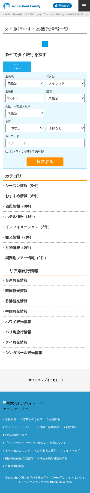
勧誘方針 (71, 427)
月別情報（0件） (19, 247)
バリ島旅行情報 (18, 332)
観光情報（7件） (19, 237)
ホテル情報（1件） (21, 216)
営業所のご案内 (32, 419)
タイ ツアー (16, 66)
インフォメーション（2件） (28, 227)
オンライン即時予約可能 (26, 151)
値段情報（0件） (19, 206)
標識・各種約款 (49, 427)
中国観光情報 (16, 311)
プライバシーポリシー (19, 427)
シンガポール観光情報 (23, 353)
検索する (45, 161)
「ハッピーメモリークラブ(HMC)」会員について (35, 442)
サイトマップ (71, 450)
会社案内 (10, 419)
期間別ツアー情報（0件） (26, 258)
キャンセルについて (17, 450)
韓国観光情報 (16, 291)
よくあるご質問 (46, 450)
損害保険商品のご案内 (19, 458)
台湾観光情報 (16, 280)
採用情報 (54, 419)
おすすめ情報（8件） (23, 196)
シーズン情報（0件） (23, 186)
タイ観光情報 (16, 342)
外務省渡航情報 (14, 466)
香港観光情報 (16, 301)
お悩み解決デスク (16, 435)
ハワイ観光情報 (18, 322)
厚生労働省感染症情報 (53, 458)
